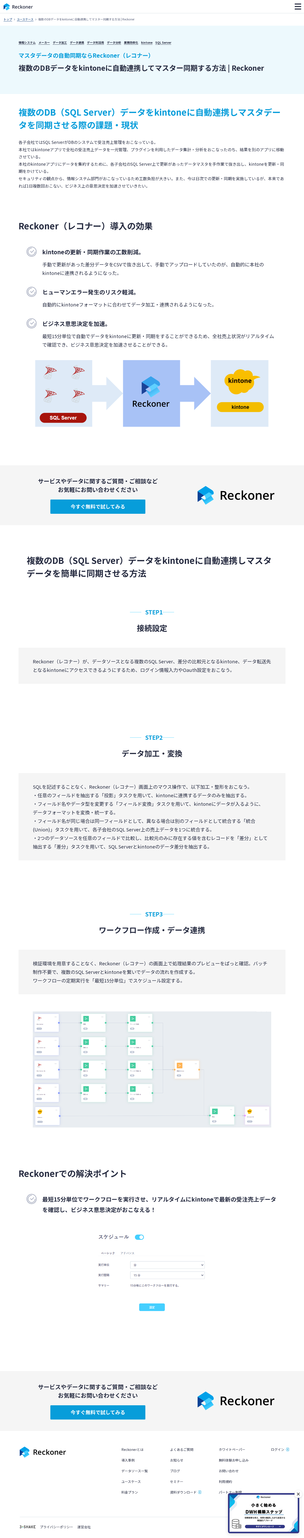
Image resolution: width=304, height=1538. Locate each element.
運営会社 (84, 1527)
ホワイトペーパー (232, 1449)
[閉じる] (298, 1494)
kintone (146, 42)
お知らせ (176, 1460)
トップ (8, 19)
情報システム (27, 42)
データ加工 (60, 42)
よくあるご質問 (181, 1449)
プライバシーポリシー (56, 1527)
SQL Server (163, 42)
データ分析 (114, 42)
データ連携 (77, 42)
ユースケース (25, 19)
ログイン (277, 1449)
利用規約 (225, 1481)
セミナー (176, 1481)
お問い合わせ (229, 1470)
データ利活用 (95, 42)
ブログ (175, 1470)
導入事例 (128, 1460)
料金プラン (129, 1492)
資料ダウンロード (183, 1492)
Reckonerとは (132, 1449)
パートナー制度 (230, 1492)
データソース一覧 (134, 1470)
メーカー (44, 42)
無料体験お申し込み (234, 1460)
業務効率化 (131, 42)
